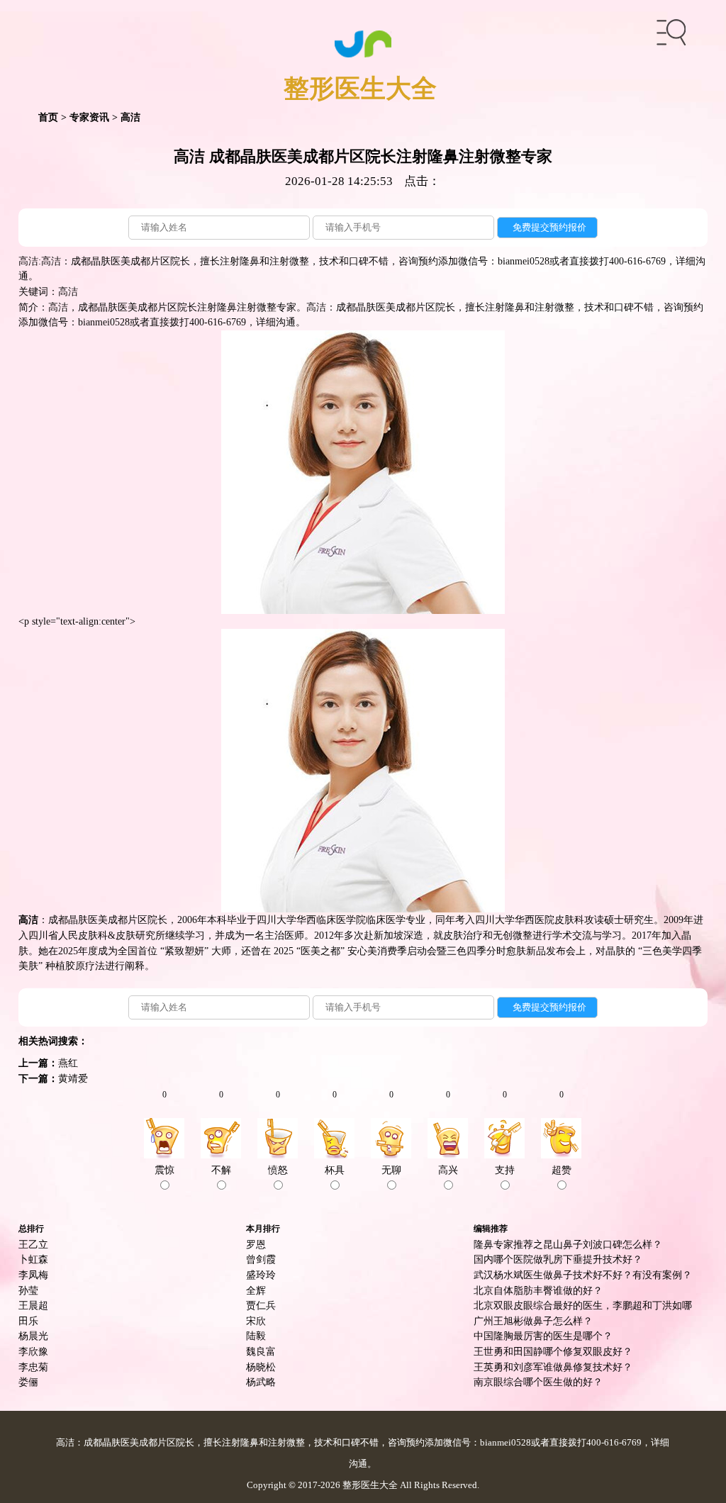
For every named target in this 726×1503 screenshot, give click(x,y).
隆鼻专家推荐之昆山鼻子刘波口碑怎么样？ (568, 1244)
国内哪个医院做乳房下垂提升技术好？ (558, 1259)
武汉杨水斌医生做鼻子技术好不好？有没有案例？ (583, 1274)
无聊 (391, 1169)
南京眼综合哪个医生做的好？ (538, 1381)
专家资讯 (89, 117)
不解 (221, 1169)
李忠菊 (33, 1367)
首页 (48, 117)
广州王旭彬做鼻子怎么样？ (533, 1320)
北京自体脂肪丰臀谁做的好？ (538, 1290)
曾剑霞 (261, 1259)
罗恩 (256, 1244)
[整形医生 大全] (363, 42)
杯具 (335, 1169)
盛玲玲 (261, 1274)
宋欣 (256, 1320)
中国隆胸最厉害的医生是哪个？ (543, 1335)
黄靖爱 (73, 1078)
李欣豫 (33, 1351)
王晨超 (33, 1305)
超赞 (561, 1169)
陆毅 (256, 1335)
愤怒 (278, 1169)
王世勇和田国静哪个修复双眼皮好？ (553, 1351)
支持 (505, 1169)
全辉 (256, 1290)
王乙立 (33, 1244)
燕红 (68, 1062)
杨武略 (261, 1381)
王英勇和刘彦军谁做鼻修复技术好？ (553, 1367)
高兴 (448, 1169)
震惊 (164, 1169)
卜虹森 (33, 1259)
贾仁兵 (261, 1305)
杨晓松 (261, 1367)
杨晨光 (33, 1335)
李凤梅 (33, 1274)
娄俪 (28, 1381)
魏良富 (261, 1351)
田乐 (28, 1320)
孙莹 (28, 1290)
